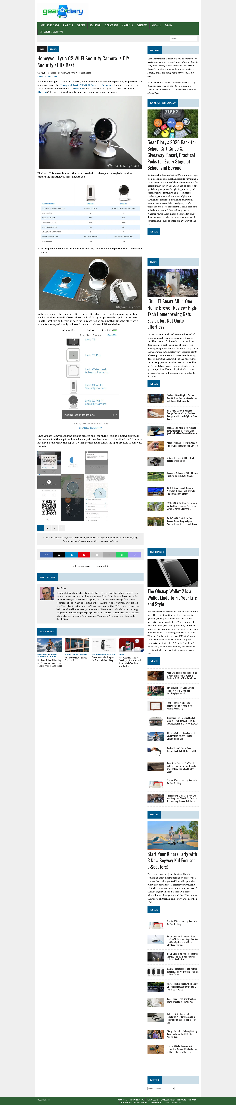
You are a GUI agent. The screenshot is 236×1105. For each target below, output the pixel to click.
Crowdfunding (99, 654)
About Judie (122, 1100)
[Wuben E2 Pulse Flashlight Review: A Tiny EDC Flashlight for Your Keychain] (156, 448)
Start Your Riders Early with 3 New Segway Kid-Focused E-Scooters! (172, 860)
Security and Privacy (67, 72)
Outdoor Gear (111, 25)
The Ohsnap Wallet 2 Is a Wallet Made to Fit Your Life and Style (172, 597)
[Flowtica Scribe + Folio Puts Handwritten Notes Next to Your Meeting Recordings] (156, 708)
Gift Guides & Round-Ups (51, 31)
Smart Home (85, 72)
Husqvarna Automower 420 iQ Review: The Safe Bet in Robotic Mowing (182, 474)
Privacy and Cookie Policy (186, 1100)
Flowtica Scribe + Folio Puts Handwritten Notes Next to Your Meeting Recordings (180, 705)
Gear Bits (111, 654)
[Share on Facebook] (46, 554)
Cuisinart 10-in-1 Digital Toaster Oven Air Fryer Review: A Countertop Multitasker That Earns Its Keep (182, 398)
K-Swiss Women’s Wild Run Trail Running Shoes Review (180, 459)
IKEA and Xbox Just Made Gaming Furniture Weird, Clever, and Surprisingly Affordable (180, 690)
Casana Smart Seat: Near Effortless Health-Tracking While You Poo (181, 1000)
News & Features (79, 654)
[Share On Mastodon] (134, 554)
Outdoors (51, 657)
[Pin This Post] (84, 554)
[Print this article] (109, 554)
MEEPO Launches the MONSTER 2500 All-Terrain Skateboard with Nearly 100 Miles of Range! (182, 986)
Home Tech (68, 25)
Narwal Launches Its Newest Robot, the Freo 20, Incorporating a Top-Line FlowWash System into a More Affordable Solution (182, 941)
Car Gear (81, 25)
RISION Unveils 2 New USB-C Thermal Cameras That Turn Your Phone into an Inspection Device (182, 956)
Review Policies (152, 1100)
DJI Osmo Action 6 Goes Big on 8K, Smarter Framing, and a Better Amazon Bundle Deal (49, 663)
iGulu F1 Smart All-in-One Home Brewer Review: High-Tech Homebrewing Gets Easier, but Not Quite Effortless (172, 313)
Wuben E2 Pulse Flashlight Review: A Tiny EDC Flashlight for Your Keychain (182, 444)
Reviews (153, 261)
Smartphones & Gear (49, 25)
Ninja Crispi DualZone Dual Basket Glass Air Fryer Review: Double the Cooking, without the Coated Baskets (182, 720)
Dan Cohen (52, 76)
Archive (166, 1102)
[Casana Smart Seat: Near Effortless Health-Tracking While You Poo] (156, 1004)
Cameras (52, 72)
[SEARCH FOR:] (183, 38)
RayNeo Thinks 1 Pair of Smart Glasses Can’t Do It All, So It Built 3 (181, 750)
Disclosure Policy (168, 1100)
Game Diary (142, 25)
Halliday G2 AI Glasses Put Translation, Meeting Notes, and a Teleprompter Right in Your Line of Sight (181, 1018)
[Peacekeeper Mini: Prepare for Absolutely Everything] (104, 650)
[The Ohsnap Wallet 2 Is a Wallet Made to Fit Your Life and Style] (173, 585)
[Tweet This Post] (59, 554)
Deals (121, 654)
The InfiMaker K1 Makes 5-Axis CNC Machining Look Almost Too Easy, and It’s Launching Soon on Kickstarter (182, 798)
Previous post (82, 565)
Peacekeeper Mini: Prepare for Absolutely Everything (103, 659)
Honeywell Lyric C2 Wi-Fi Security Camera (85, 85)
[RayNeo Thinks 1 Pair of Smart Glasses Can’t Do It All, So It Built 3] (156, 754)
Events (68, 654)
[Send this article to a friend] (96, 554)
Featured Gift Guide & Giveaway (163, 102)
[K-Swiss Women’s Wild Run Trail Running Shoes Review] (156, 463)
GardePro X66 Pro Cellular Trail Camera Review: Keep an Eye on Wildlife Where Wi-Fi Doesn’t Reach (182, 521)
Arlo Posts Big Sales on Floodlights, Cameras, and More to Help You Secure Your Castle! (130, 662)
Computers (127, 25)
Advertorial (43, 654)
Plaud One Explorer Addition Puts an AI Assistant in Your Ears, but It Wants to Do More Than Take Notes (182, 675)
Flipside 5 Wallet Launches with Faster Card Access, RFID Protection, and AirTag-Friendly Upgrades (182, 1049)
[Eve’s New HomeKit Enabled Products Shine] (77, 650)
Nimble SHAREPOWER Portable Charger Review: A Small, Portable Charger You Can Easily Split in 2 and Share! (182, 415)
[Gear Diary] (62, 11)
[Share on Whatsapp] (122, 554)
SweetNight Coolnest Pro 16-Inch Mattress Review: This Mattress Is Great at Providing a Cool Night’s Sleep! (181, 767)
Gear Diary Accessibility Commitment (134, 1102)
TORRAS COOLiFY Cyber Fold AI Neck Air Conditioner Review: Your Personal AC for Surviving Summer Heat (182, 506)
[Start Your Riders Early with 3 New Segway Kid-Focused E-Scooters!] (173, 848)
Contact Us (176, 1102)
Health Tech (95, 25)
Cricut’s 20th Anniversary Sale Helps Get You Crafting (182, 782)
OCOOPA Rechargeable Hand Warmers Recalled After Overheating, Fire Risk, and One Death (182, 971)
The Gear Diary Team (136, 1100)
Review (78, 88)
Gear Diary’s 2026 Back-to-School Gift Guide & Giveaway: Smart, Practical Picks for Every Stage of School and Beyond (172, 154)
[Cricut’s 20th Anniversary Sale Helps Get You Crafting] (156, 786)
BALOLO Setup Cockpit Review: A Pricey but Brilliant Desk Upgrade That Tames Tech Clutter (181, 490)
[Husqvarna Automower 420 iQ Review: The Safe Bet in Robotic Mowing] (156, 479)
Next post (101, 565)
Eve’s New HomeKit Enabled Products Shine (76, 659)
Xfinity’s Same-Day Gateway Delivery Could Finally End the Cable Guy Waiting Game (182, 1034)
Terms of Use (156, 1102)
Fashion (168, 25)
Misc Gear (156, 25)
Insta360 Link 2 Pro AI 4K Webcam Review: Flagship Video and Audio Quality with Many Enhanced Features (182, 430)
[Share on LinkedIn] (71, 554)
